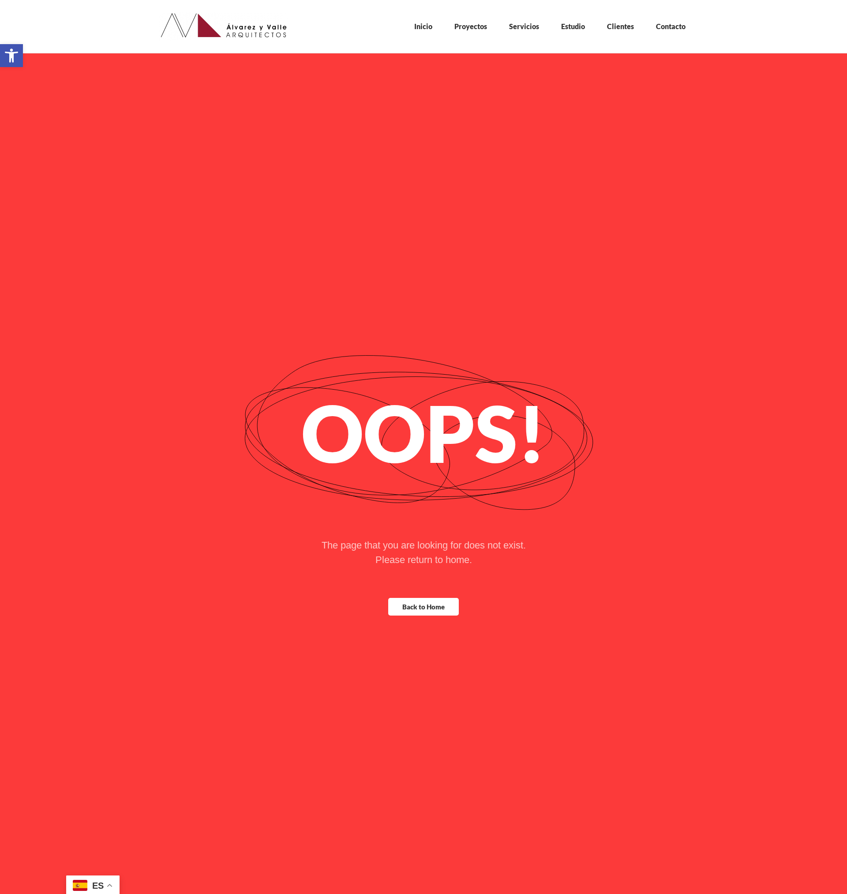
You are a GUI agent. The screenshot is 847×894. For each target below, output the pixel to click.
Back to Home (423, 607)
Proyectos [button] (470, 26)
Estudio (573, 26)
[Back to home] (225, 26)
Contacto (671, 26)
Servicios (524, 26)
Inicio (423, 26)
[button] (11, 55)
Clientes (620, 26)
